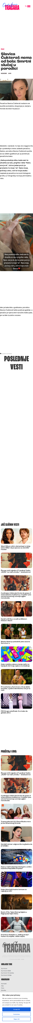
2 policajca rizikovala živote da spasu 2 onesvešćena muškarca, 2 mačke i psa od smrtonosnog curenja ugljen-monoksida (16, 595)
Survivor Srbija (6, 975)
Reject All (16, 1019)
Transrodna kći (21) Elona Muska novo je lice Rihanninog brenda (16, 822)
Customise (16, 1014)
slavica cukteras (7, 353)
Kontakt (4, 983)
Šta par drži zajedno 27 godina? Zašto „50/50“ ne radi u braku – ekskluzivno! (16, 571)
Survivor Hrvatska (7, 973)
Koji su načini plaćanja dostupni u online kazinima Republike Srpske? (16, 867)
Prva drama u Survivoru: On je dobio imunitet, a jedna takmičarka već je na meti (15, 688)
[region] (16, 1007)
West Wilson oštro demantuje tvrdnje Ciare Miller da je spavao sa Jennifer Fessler (15, 548)
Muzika (3, 990)
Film (2, 986)
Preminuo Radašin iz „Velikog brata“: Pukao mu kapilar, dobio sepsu (15, 935)
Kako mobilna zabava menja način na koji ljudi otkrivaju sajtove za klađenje (15, 665)
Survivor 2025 (6, 971)
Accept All (16, 1009)
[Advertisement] (16, 30)
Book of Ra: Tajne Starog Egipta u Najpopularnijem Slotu (14, 913)
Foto (2, 988)
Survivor (4, 968)
